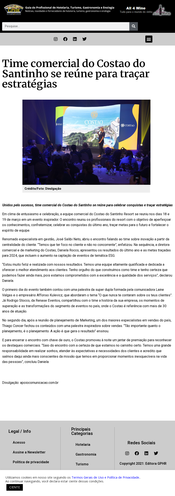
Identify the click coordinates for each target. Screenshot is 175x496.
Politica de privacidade (31, 462)
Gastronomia (86, 454)
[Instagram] (55, 39)
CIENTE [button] (14, 487)
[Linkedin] (75, 39)
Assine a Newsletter (29, 452)
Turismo (82, 464)
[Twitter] (84, 39)
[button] (148, 39)
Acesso (19, 442)
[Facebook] (65, 39)
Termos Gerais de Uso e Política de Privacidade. (105, 477)
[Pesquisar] (133, 26)
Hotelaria (83, 445)
